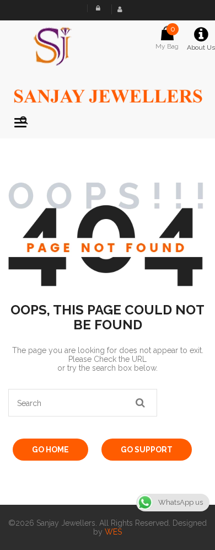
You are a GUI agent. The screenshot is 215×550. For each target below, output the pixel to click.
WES (113, 531)
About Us (201, 47)
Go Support (147, 449)
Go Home (50, 449)
